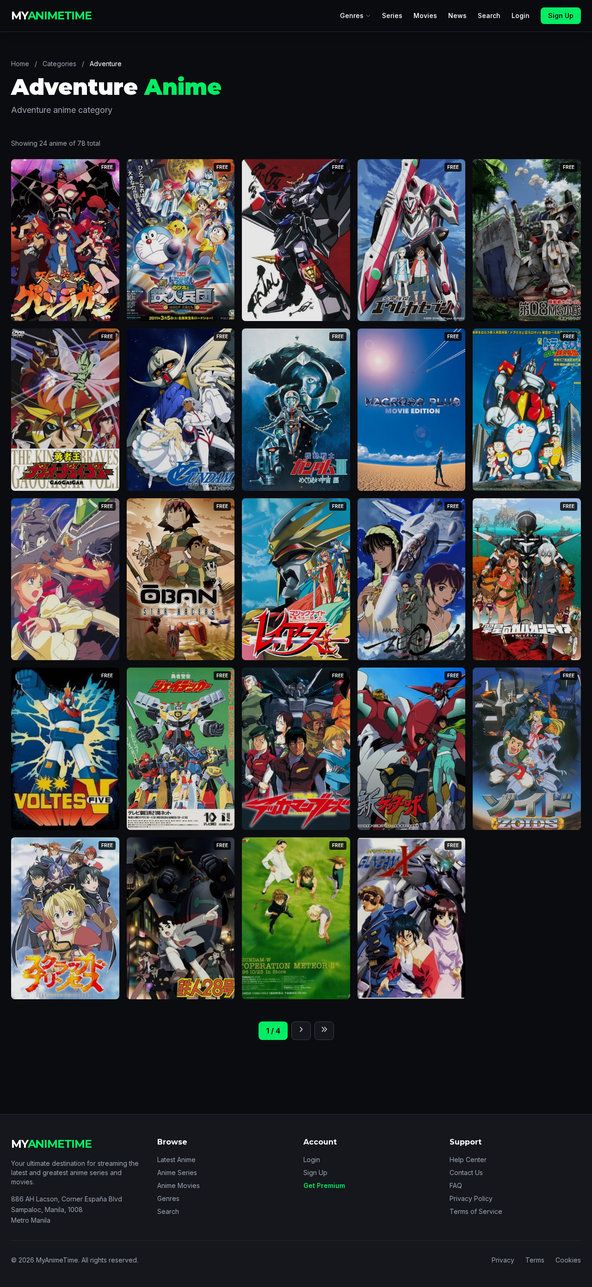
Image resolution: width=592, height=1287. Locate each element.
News (457, 15)
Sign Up (561, 15)
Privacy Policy (471, 1198)
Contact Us (466, 1172)
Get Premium (324, 1185)
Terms (534, 1260)
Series (392, 15)
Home (20, 64)
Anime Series (177, 1172)
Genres (352, 15)
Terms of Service (476, 1211)
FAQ (456, 1185)
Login (521, 15)
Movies (425, 15)
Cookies (568, 1260)
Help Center (468, 1159)
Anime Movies (178, 1185)
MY (51, 15)
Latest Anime (176, 1159)
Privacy (503, 1260)
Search (489, 15)
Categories (59, 64)
